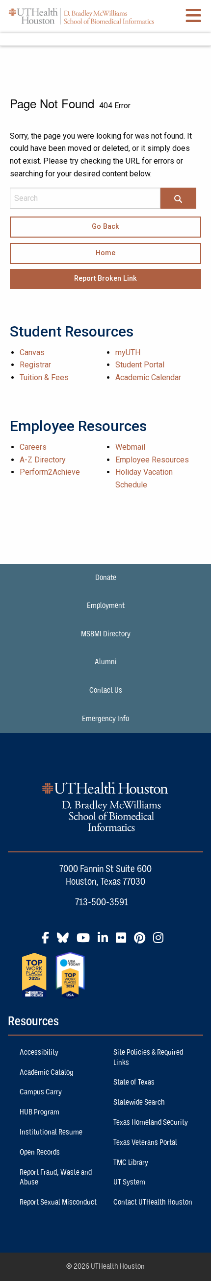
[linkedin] (106, 941)
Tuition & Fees (44, 377)
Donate (105, 577)
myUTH (127, 352)
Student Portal (139, 364)
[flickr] (124, 941)
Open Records (40, 1152)
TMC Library (130, 1162)
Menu (105, 39)
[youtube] (86, 941)
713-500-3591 (101, 901)
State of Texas (134, 1082)
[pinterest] (142, 941)
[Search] (178, 199)
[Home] (81, 16)
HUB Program (39, 1112)
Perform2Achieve (50, 472)
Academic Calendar (148, 377)
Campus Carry (41, 1092)
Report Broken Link (105, 278)
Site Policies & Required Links (148, 1057)
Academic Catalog (47, 1072)
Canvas (32, 352)
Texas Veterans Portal (145, 1142)
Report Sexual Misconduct (58, 1202)
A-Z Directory (43, 459)
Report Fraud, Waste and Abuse (56, 1177)
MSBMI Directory (106, 633)
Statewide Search (139, 1102)
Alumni (106, 661)
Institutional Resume (51, 1132)
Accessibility (39, 1052)
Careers (33, 447)
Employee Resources (152, 459)
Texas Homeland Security (150, 1122)
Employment (106, 605)
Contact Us (105, 690)
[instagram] (161, 941)
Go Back (105, 226)
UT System (129, 1182)
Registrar (35, 364)
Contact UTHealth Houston (152, 1202)
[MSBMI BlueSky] (66, 941)
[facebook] (48, 941)
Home (105, 253)
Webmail (130, 447)
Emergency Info (105, 718)
